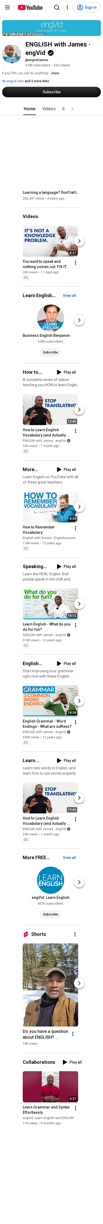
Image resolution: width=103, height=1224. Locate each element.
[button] (72, 109)
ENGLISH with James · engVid (44, 441)
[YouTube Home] (30, 7)
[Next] (79, 241)
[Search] (57, 7)
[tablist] (51, 109)
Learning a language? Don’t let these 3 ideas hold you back (52, 192)
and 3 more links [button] (37, 81)
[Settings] (67, 7)
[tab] (29, 109)
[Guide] (7, 7)
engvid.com (15, 81)
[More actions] (75, 262)
